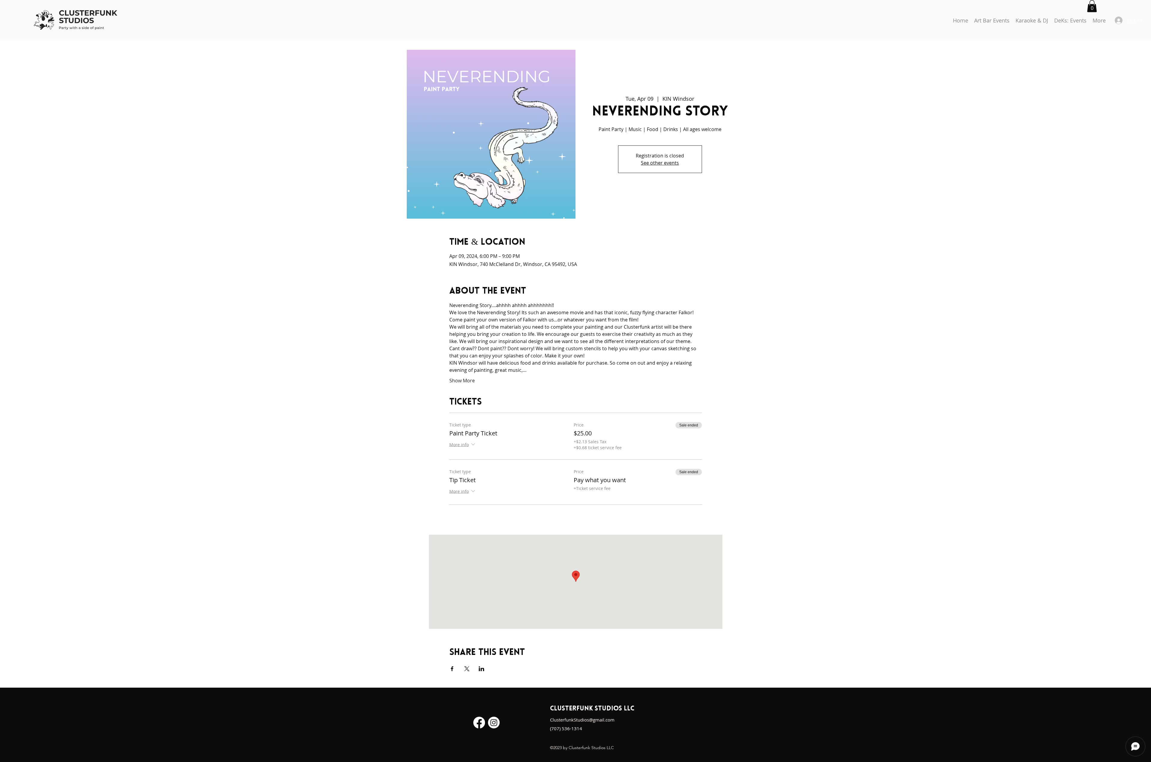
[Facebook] (479, 722)
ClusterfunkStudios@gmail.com (582, 720)
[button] (1092, 6)
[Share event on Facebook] (452, 668)
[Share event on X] (467, 668)
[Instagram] (494, 722)
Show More (462, 380)
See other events (660, 163)
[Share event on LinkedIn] (481, 668)
